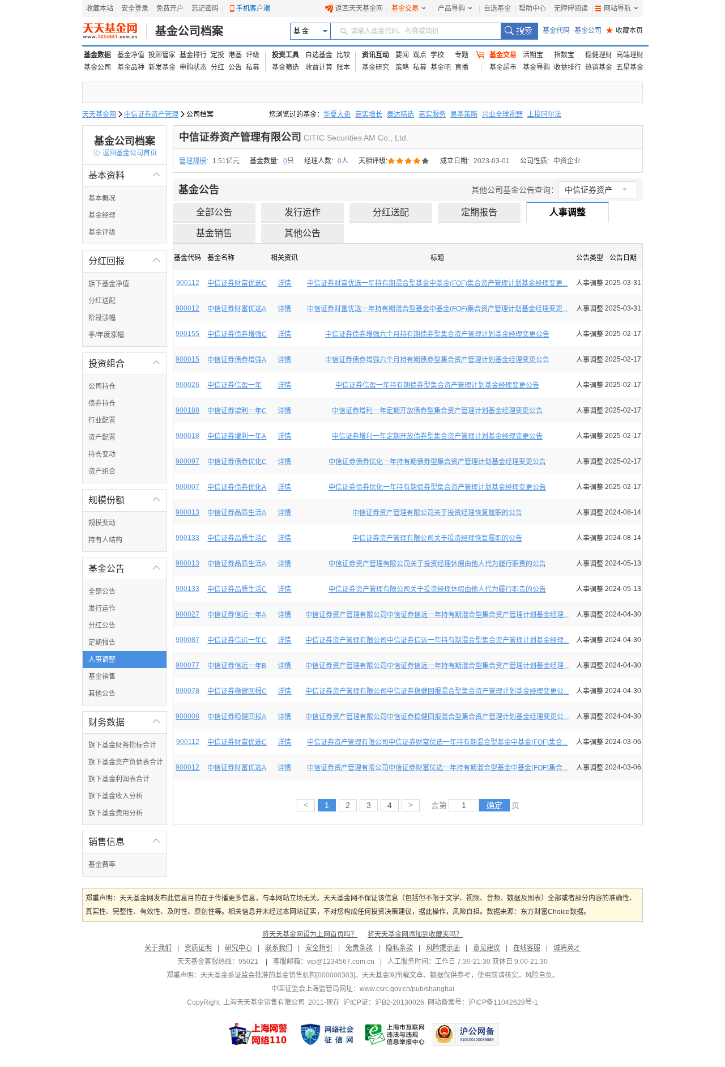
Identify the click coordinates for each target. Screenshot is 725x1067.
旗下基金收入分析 (115, 796)
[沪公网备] (465, 1034)
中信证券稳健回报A (236, 717)
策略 (402, 67)
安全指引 (318, 948)
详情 (284, 283)
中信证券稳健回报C (237, 691)
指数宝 (564, 55)
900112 (187, 283)
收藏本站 (99, 8)
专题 (461, 55)
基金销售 (102, 677)
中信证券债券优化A (236, 487)
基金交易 (405, 8)
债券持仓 (102, 403)
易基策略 (463, 114)
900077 (187, 665)
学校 (437, 55)
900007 (187, 487)
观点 (420, 55)
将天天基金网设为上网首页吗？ (309, 934)
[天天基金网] (114, 31)
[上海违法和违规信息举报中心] (395, 1034)
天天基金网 (99, 114)
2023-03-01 (492, 161)
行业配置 (102, 420)
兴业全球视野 (502, 114)
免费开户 (170, 8)
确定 (494, 805)
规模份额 (124, 500)
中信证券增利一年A (236, 436)
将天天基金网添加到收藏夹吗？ (415, 934)
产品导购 (451, 8)
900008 (187, 716)
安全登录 (134, 8)
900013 (187, 512)
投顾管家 (162, 55)
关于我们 (158, 948)
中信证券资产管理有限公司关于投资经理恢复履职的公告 (437, 513)
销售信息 (124, 842)
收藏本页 (624, 31)
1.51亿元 (226, 161)
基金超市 (503, 67)
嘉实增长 (368, 114)
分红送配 (102, 301)
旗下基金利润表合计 (119, 779)
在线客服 (526, 948)
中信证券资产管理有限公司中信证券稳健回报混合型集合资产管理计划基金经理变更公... (437, 691)
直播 (461, 67)
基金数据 (97, 55)
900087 (187, 640)
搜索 (519, 31)
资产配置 (102, 437)
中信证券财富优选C (237, 283)
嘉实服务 (432, 114)
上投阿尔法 (544, 114)
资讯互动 (375, 55)
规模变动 (102, 523)
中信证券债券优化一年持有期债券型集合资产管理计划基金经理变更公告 (437, 462)
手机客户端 (253, 8)
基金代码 (556, 31)
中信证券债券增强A (236, 360)
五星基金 (629, 67)
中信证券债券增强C (237, 334)
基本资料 (124, 175)
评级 (252, 55)
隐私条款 (399, 948)
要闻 (402, 55)
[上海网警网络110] (258, 1034)
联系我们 (278, 948)
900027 (187, 614)
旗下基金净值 (108, 284)
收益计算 (318, 67)
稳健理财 (598, 55)
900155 (187, 334)
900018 (187, 436)
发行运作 (102, 609)
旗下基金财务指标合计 (122, 745)
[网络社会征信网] (327, 1034)
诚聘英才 (567, 948)
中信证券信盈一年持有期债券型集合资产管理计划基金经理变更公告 (437, 385)
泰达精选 (400, 114)
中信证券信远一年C (237, 640)
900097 (187, 461)
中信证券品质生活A (236, 513)
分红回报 (124, 261)
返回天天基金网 (359, 8)
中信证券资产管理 (151, 114)
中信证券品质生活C (237, 538)
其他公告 (102, 694)
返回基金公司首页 (125, 153)
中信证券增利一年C (237, 411)
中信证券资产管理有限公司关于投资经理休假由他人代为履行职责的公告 (437, 564)
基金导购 (536, 67)
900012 (187, 308)
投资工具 (285, 55)
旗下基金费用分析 (115, 813)
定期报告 (102, 643)
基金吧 (440, 67)
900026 (187, 385)
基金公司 (588, 31)
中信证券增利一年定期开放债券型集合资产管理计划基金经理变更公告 (437, 411)
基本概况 (102, 198)
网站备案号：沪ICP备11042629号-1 (483, 1002)
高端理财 (629, 55)
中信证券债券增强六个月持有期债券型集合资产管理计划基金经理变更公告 (437, 334)
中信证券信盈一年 (234, 385)
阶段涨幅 (102, 318)
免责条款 (359, 948)
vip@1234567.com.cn (340, 962)
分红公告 (102, 626)
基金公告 (124, 568)
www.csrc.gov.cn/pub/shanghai (407, 989)
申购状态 (193, 67)
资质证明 (198, 948)
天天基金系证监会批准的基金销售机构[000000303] (278, 975)
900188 (187, 410)
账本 (343, 67)
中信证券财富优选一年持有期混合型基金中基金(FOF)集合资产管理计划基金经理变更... (437, 283)
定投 (217, 55)
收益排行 (567, 67)
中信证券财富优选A (236, 309)
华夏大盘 (337, 114)
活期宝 (533, 55)
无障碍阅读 (571, 8)
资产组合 (102, 471)
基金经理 (102, 215)
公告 (235, 67)
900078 (187, 691)
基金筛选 (285, 67)
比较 (343, 55)
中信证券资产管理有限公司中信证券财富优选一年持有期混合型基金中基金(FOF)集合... (437, 742)
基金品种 (130, 67)
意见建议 (486, 948)
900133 (187, 538)
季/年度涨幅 (106, 335)
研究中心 (238, 948)
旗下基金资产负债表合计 (125, 762)
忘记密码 (205, 8)
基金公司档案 (189, 31)
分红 (217, 67)
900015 (187, 359)
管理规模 (192, 161)
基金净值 (130, 55)
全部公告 (102, 592)
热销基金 (598, 67)
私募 (252, 67)
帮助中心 (532, 8)
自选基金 (497, 8)
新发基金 (162, 67)
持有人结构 (105, 540)
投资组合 (124, 363)
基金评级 (102, 232)
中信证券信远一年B (236, 666)
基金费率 (102, 865)
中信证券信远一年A (236, 615)
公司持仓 (102, 386)
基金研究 (375, 67)
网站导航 (617, 8)
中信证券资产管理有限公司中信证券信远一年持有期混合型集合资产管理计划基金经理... (437, 615)
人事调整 (102, 660)
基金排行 (193, 55)
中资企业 (567, 161)
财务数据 (124, 722)
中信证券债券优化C (237, 462)
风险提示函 (443, 948)
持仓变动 (102, 454)
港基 (235, 55)
